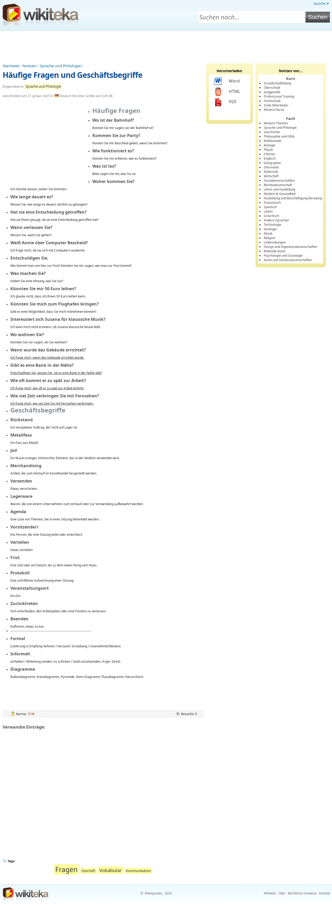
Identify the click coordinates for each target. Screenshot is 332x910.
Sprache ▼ (321, 3)
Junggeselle (272, 92)
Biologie (269, 145)
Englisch (270, 158)
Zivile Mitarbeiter (276, 105)
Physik (268, 149)
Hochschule (272, 101)
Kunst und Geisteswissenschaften (288, 260)
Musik (268, 233)
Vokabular (110, 870)
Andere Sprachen (276, 220)
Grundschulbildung (277, 83)
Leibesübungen (275, 242)
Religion (269, 238)
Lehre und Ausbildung (279, 189)
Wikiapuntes (153, 893)
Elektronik (271, 171)
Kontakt (324, 893)
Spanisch (270, 207)
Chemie (269, 154)
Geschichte (272, 132)
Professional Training (279, 96)
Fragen (66, 869)
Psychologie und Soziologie (283, 255)
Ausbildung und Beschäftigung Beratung (293, 198)
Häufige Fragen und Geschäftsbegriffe (72, 75)
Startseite (11, 65)
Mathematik (272, 141)
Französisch (272, 202)
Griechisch (271, 216)
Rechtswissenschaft (278, 185)
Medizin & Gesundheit (280, 194)
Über (282, 893)
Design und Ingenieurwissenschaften (290, 247)
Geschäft (88, 870)
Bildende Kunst (274, 251)
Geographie (272, 163)
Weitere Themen (276, 123)
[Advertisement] (166, 45)
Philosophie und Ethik (279, 136)
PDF (233, 102)
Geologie (270, 229)
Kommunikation (138, 870)
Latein (268, 211)
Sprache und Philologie (60, 65)
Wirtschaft (271, 176)
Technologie (272, 224)
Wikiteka (270, 893)
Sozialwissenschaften (279, 180)
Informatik (271, 167)
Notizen (29, 65)
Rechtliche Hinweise (302, 893)
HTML (234, 91)
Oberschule (272, 87)
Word (234, 81)
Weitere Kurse (274, 109)
